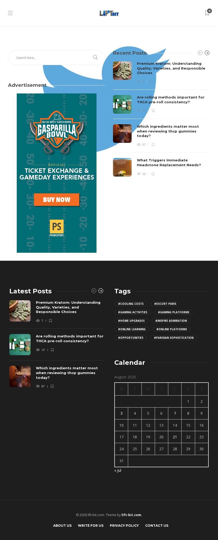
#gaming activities (132, 312)
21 (175, 436)
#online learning (132, 329)
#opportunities (130, 338)
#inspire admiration (171, 321)
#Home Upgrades (131, 321)
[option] (161, 119)
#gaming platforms (173, 312)
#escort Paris (165, 304)
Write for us (90, 526)
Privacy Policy (124, 526)
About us (62, 526)
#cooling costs (131, 304)
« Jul (117, 470)
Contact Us (156, 526)
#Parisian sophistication (174, 338)
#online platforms (171, 329)
